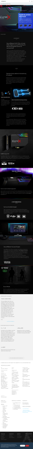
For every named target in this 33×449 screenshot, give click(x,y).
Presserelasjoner (19, 437)
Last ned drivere (26, 408)
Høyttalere (2, 436)
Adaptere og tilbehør (4, 439)
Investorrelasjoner (19, 436)
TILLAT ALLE (27, 445)
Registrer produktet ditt (28, 439)
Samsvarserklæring (11, 437)
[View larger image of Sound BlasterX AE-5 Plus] (21, 25)
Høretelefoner (3, 437)
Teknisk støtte (11, 436)
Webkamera (2, 438)
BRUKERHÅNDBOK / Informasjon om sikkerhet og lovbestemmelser (27, 411)
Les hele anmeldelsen (10, 321)
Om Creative (18, 435)
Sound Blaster (3, 435)
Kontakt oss (10, 435)
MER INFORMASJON (22, 445)
